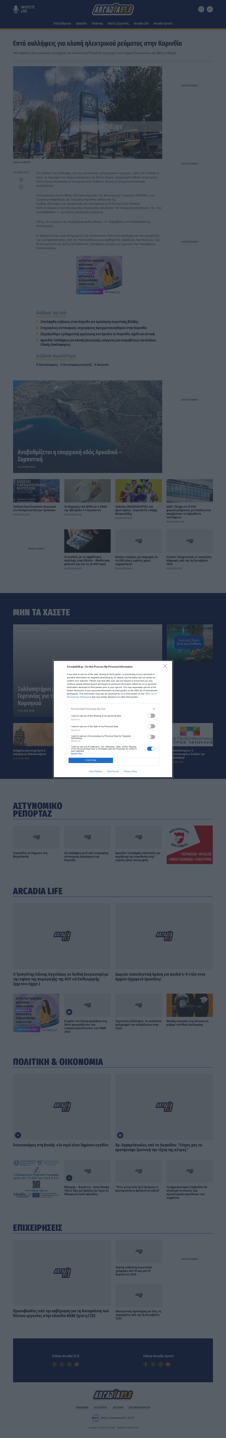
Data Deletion (95, 771)
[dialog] (113, 719)
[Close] (166, 667)
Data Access (113, 771)
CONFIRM (91, 760)
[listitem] (113, 709)
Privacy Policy (130, 771)
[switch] (151, 716)
